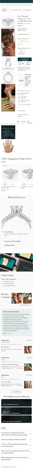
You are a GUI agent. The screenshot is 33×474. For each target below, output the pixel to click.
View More (16, 391)
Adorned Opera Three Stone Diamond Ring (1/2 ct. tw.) (10, 188)
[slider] (11, 149)
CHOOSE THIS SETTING (24, 60)
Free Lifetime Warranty (8, 283)
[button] (25, 30)
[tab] (16, 403)
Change (4, 10)
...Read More (19, 368)
